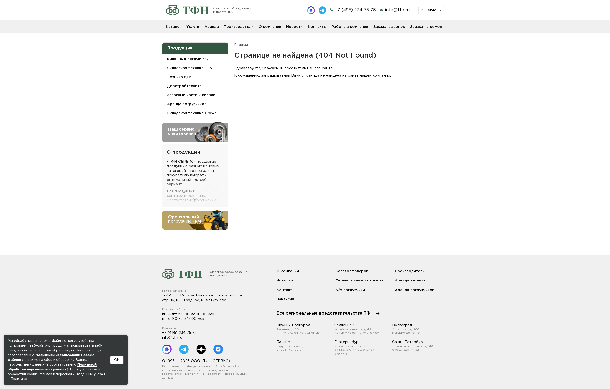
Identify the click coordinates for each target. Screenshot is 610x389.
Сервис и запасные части (360, 280)
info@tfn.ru (397, 10)
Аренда (211, 26)
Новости (294, 26)
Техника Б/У (179, 77)
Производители (239, 26)
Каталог (173, 26)
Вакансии (285, 299)
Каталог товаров (352, 271)
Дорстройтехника (184, 86)
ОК (117, 360)
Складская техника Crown (192, 113)
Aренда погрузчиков (187, 104)
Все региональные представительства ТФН (325, 313)
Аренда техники (410, 280)
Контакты (317, 26)
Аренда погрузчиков (414, 289)
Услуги (192, 26)
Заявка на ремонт (427, 26)
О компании (270, 26)
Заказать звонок (389, 26)
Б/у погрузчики (350, 289)
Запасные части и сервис (191, 95)
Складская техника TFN (189, 67)
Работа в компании (350, 26)
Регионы (433, 10)
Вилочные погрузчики (188, 58)
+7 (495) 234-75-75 (179, 332)
